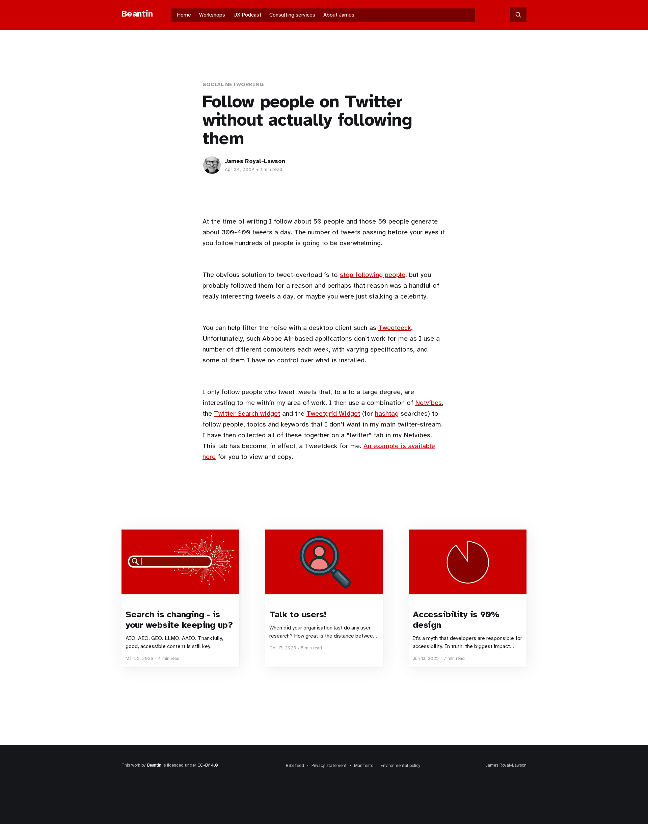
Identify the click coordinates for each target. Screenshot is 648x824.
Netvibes (428, 402)
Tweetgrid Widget (333, 413)
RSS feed (295, 765)
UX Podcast (247, 14)
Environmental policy (401, 765)
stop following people (372, 275)
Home (184, 14)
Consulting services (292, 14)
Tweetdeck (394, 328)
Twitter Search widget (247, 413)
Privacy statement (329, 765)
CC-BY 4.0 (207, 765)
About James (338, 14)
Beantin (154, 765)
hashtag (387, 413)
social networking (233, 84)
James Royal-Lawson (255, 161)
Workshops (212, 14)
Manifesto (363, 765)
